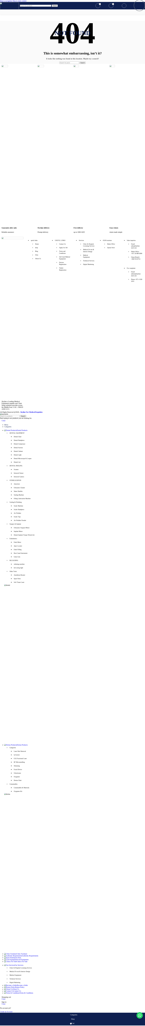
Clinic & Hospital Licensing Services (21, 968)
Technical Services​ (15, 979)
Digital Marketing (15, 982)
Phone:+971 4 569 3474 (136, 280)
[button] (140, 1015)
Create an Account (6, 1012)
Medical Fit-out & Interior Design (20, 971)
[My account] (91, 6)
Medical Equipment (15, 975)
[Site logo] (9, 9)
